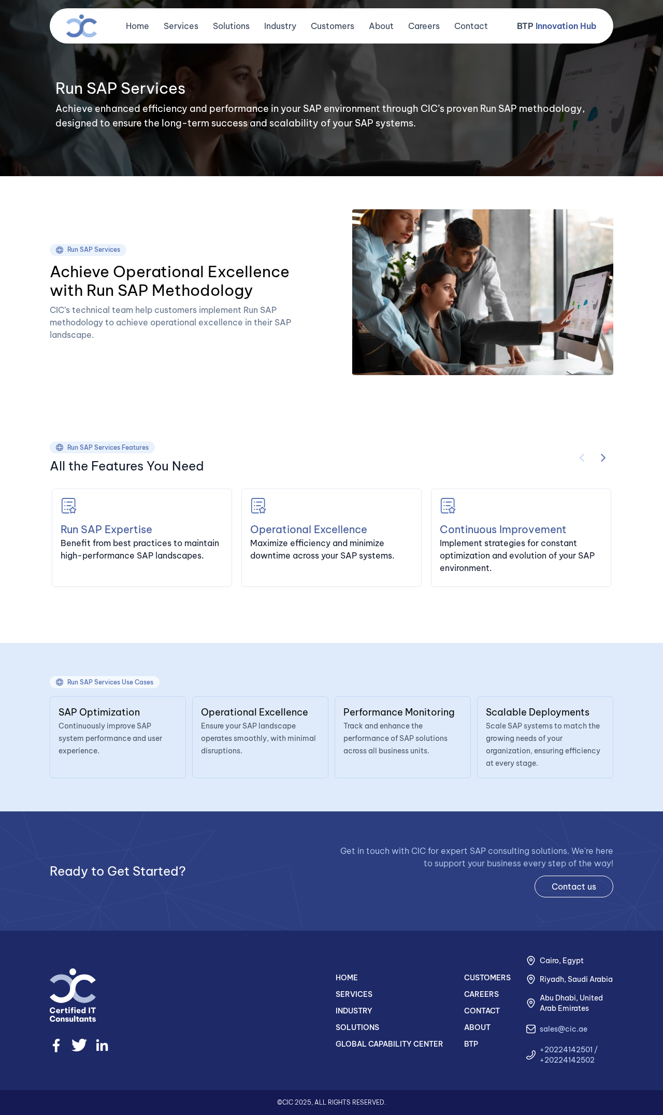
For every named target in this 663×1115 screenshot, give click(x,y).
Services (181, 26)
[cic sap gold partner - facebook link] (56, 1045)
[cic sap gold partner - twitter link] (79, 1045)
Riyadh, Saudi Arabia (576, 979)
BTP (557, 26)
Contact (471, 26)
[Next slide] (603, 458)
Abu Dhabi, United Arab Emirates (571, 1003)
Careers (424, 26)
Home (137, 26)
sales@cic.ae (563, 1029)
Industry (280, 26)
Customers (332, 26)
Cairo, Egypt (562, 960)
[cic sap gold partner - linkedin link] (102, 1045)
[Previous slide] (582, 458)
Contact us (574, 886)
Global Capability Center (389, 1044)
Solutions (231, 26)
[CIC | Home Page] (81, 26)
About (381, 26)
